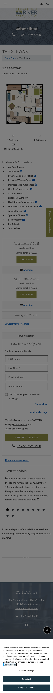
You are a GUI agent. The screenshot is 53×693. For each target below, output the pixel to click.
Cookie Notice (10, 665)
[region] (26, 666)
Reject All (26, 679)
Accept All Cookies (26, 687)
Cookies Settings (26, 670)
